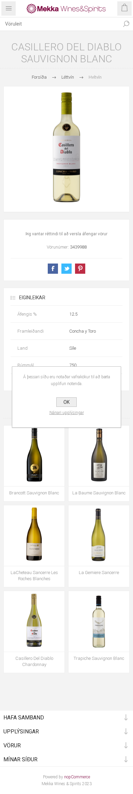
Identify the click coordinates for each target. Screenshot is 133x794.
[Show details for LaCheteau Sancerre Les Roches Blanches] (34, 535)
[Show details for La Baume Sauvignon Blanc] (99, 456)
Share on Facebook (53, 269)
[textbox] (59, 24)
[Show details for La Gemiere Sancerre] (99, 535)
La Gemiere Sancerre (99, 572)
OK (66, 402)
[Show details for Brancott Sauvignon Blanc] (34, 456)
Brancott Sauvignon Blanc (34, 492)
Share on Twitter (66, 269)
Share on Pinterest (80, 269)
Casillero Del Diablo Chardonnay (34, 661)
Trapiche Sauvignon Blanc (99, 658)
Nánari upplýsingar (66, 412)
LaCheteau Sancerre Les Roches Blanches (34, 575)
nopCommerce (77, 777)
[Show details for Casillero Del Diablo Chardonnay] (34, 621)
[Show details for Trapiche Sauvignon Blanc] (99, 621)
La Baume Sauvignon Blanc (98, 492)
